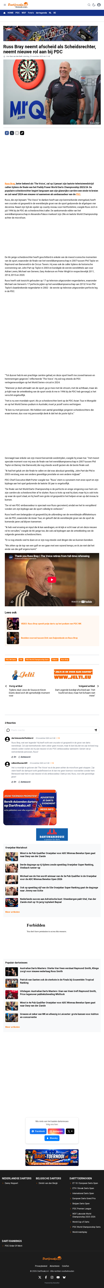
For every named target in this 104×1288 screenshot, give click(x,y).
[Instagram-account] (52, 1277)
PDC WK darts (11, 660)
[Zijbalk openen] (4, 4)
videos (54, 660)
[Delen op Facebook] (7, 133)
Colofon (65, 1266)
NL (50, 13)
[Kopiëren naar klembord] (22, 133)
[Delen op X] (12, 133)
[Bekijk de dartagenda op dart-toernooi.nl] (52, 1157)
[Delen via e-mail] (17, 133)
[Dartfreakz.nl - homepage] (18, 5)
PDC (17, 13)
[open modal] (99, 5)
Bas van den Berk (16, 56)
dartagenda (41, 13)
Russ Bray (10, 183)
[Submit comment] (96, 730)
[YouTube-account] (58, 1277)
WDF (24, 13)
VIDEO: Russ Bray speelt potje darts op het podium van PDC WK (51, 623)
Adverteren (54, 1266)
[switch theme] (94, 5)
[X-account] (39, 1277)
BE (55, 13)
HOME (10, 13)
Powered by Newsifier (52, 1283)
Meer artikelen (12, 912)
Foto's (31, 13)
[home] (4, 13)
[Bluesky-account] (64, 1277)
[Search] (89, 4)
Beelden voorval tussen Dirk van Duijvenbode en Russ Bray (49, 638)
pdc (21, 660)
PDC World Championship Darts (37, 660)
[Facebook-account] (45, 1277)
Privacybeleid (41, 1266)
